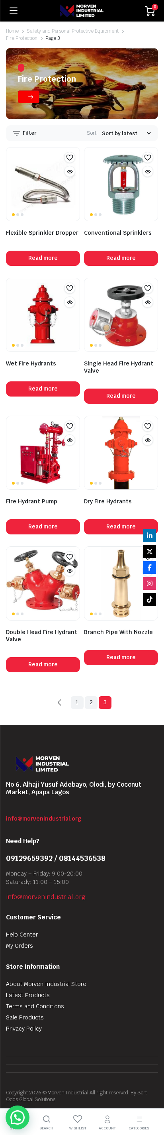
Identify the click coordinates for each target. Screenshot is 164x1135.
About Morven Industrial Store (46, 984)
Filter (29, 132)
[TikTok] (149, 599)
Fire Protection (21, 38)
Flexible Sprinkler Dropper (42, 232)
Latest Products (28, 995)
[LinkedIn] (149, 535)
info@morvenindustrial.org (43, 818)
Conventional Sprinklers (118, 232)
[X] (149, 551)
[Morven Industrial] (81, 10)
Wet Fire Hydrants (31, 363)
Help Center (22, 934)
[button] (70, 157)
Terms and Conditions (35, 1006)
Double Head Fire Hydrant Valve (41, 635)
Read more (43, 257)
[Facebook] (149, 567)
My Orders (19, 945)
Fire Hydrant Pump (31, 501)
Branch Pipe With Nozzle (118, 632)
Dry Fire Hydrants (108, 501)
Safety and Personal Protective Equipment (73, 31)
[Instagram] (149, 583)
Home (12, 31)
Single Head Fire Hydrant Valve (118, 367)
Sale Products (25, 1017)
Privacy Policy (24, 1028)
